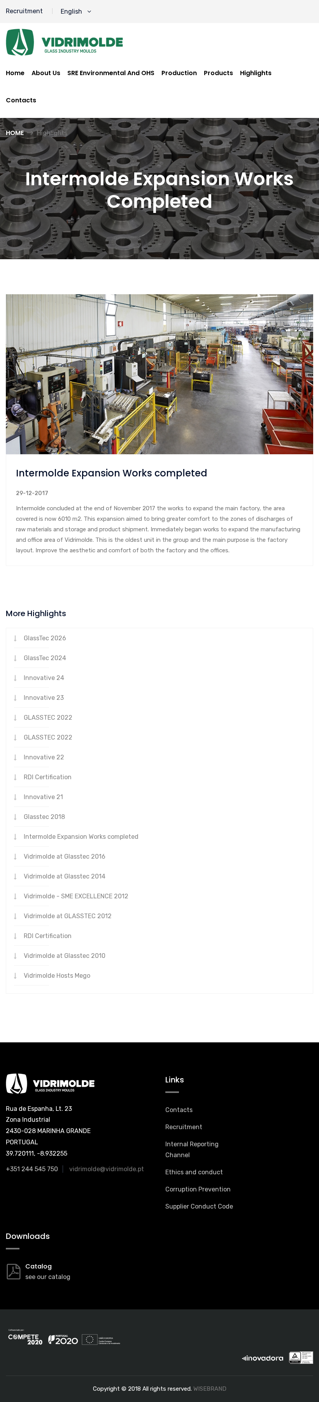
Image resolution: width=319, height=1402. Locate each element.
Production (179, 73)
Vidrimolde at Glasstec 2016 (64, 856)
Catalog (38, 1266)
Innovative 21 (43, 797)
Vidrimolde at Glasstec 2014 (64, 876)
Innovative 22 (44, 757)
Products (218, 73)
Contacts (21, 100)
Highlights (256, 73)
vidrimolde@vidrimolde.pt (106, 1169)
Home (15, 73)
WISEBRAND (209, 1388)
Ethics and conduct (194, 1172)
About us (46, 73)
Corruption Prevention (198, 1189)
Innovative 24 (44, 678)
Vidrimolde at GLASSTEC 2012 (68, 916)
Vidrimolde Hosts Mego (57, 975)
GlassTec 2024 (45, 658)
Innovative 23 (44, 697)
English (73, 11)
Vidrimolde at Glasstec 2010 (64, 955)
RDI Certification (48, 777)
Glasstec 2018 (44, 816)
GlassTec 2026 (45, 638)
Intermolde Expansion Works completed (81, 836)
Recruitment (24, 11)
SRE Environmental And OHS (110, 73)
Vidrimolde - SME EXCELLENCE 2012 (76, 896)
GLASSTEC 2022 (48, 717)
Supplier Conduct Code (199, 1206)
